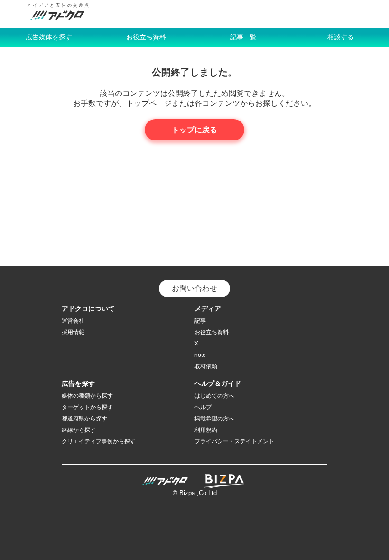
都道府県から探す (84, 418)
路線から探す (79, 430)
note (200, 355)
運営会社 (73, 320)
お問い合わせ (194, 288)
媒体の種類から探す (87, 395)
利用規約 (205, 430)
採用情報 (73, 332)
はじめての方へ (214, 395)
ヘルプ (203, 407)
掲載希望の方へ (214, 418)
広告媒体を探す (49, 37)
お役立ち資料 (146, 37)
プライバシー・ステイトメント (234, 441)
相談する (340, 37)
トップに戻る (194, 130)
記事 (200, 320)
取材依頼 (205, 366)
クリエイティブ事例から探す (99, 441)
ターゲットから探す (87, 407)
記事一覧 (243, 37)
